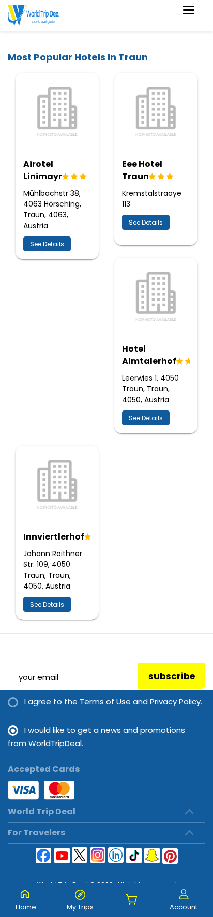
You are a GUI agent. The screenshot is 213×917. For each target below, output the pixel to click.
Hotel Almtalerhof (149, 355)
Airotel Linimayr (42, 170)
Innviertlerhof (53, 537)
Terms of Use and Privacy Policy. (141, 701)
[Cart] (132, 900)
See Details (47, 244)
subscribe (171, 676)
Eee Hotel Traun (142, 170)
